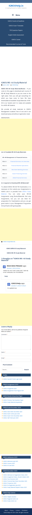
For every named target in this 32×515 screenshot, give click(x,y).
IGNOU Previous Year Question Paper (13, 400)
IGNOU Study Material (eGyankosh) (12, 402)
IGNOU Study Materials (9, 241)
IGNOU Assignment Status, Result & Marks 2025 (16, 477)
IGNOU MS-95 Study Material (16, 253)
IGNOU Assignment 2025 (10, 388)
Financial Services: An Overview (19, 161)
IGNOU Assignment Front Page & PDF (13, 390)
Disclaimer (24, 510)
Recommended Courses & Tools (16, 44)
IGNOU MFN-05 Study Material (16, 248)
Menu (18, 15)
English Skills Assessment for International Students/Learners (16, 35)
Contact (18, 510)
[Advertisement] (16, 63)
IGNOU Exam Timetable (16, 26)
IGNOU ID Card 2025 (8, 465)
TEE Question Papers (16, 30)
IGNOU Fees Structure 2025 (10, 479)
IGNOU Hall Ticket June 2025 (10, 418)
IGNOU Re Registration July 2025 (12, 485)
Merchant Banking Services (20, 169)
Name (3, 352)
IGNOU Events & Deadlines (16, 21)
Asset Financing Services (19, 173)
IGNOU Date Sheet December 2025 (12, 411)
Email (3, 358)
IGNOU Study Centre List (9, 501)
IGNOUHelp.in (16, 5)
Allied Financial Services (20, 178)
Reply (6, 276)
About (6, 510)
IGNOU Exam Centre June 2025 (11, 414)
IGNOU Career (16, 39)
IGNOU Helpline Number (9, 497)
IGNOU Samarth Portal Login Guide (12, 379)
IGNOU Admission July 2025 (10, 461)
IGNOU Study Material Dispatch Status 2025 (15, 487)
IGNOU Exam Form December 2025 (12, 416)
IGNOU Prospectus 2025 (9, 483)
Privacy (12, 510)
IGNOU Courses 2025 (9, 463)
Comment (4, 334)
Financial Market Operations (19, 165)
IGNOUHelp (15, 85)
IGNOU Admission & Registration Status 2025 (15, 475)
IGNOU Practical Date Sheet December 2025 (15, 481)
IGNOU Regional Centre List (10, 499)
